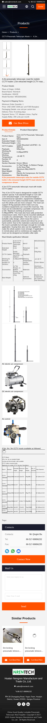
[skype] (7, 551)
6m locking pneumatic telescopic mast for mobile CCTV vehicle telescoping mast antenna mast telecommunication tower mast (16, 650)
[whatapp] (12, 551)
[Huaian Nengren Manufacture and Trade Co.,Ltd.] (12, 7)
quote (40, 7)
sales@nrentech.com (12, 2)
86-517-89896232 (37, 2)
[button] (7, 75)
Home (4, 32)
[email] (18, 551)
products (13, 32)
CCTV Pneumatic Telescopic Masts (16, 36)
